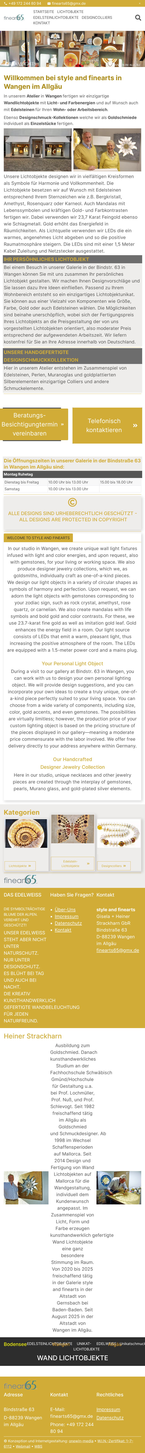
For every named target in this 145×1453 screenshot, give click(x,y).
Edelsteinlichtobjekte (56, 17)
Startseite (43, 11)
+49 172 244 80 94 (24, 3)
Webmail (23, 1446)
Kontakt (41, 23)
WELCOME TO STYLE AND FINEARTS (38, 538)
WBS (38, 1446)
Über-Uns (65, 909)
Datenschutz (68, 923)
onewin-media (81, 1441)
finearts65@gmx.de (69, 3)
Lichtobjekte (70, 11)
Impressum (67, 916)
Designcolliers (97, 17)
